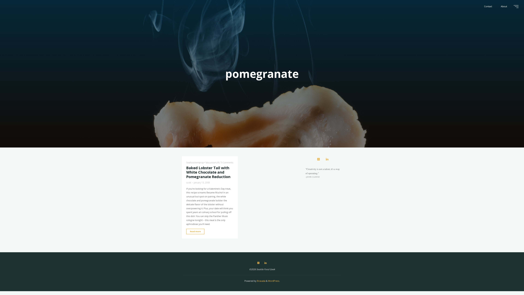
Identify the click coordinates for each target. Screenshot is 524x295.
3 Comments (227, 162)
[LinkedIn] (327, 159)
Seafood (190, 162)
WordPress (273, 280)
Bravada (260, 280)
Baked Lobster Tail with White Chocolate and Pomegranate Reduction (208, 172)
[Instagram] (318, 159)
